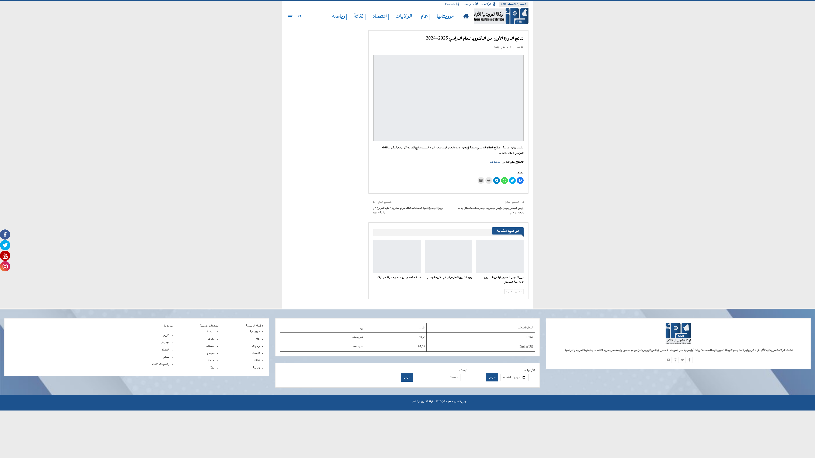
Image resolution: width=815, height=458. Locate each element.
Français (468, 4)
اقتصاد (256, 353)
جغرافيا (165, 342)
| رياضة (339, 16)
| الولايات (405, 16)
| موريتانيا (447, 16)
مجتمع (211, 353)
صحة (211, 360)
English (450, 4)
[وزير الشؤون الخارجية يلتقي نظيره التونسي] (448, 256)
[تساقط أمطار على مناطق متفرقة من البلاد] (397, 256)
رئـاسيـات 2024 (160, 364)
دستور (165, 357)
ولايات (256, 346)
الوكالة (487, 4)
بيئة (212, 368)
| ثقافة (360, 16)
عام (258, 339)
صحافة (210, 346)
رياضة (256, 368)
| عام (425, 16)
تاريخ (166, 335)
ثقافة (257, 360)
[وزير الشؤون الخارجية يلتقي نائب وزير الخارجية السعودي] (500, 256)
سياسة (211, 331)
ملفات (211, 339)
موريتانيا (255, 331)
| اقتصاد (380, 16)
